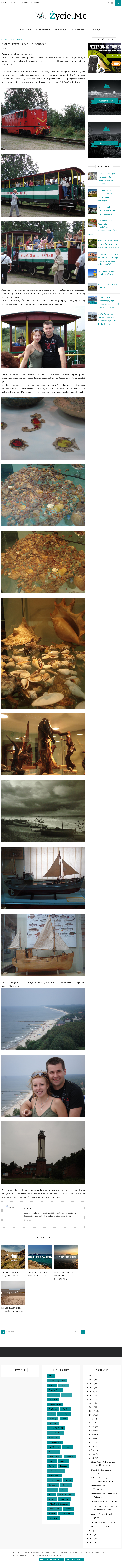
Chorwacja (53, 1399)
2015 (91, 1411)
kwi (93, 1450)
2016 (91, 1407)
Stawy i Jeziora (54, 1480)
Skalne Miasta (54, 1475)
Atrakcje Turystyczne (57, 1380)
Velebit (51, 1499)
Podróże (63, 1461)
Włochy (68, 1509)
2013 (91, 1534)
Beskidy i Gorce (54, 1390)
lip (93, 1438)
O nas (12, 3)
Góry (64, 1418)
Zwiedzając (53, 1518)
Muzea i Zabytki (55, 1442)
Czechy (65, 1409)
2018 (91, 1399)
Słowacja (66, 1485)
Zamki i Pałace (66, 1513)
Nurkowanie (53, 1452)
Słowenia (52, 1490)
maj (93, 1446)
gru (93, 1418)
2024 (91, 1375)
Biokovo (66, 1395)
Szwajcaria (53, 1485)
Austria (51, 1385)
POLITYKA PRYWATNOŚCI (51, 1559)
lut (93, 1458)
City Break (53, 1409)
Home (3, 3)
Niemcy (67, 1447)
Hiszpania (52, 1423)
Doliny (51, 1414)
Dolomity (52, 1418)
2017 (91, 1403)
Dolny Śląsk (64, 1414)
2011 (91, 1542)
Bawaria (63, 1385)
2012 (91, 1538)
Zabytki (52, 1513)
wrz (93, 1430)
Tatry (64, 1490)
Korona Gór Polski (56, 1428)
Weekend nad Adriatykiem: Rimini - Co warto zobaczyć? (108, 210)
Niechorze (17, 39)
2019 (91, 1395)
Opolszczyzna (54, 1456)
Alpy (51, 1376)
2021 (91, 1387)
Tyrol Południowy (65, 1494)
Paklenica (69, 1456)
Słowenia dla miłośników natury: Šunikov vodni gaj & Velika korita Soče (108, 244)
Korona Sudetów (55, 1433)
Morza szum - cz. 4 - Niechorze (104, 1501)
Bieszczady (53, 1395)
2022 (91, 1383)
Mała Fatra (53, 1437)
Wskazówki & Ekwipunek (58, 1504)
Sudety (68, 1480)
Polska (51, 1466)
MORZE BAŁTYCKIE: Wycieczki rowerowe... (64, 1275)
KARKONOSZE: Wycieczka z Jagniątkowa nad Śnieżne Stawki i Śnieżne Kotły (103, 227)
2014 (91, 1415)
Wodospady (64, 1499)
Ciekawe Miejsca (55, 1404)
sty (93, 1530)
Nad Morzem (6, 39)
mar (93, 1454)
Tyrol (51, 1494)
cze (93, 1442)
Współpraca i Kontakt (29, 3)
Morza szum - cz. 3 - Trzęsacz (103, 1522)
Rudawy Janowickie (56, 1471)
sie (93, 1434)
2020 (91, 1391)
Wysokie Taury (54, 1509)
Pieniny (51, 1461)
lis (93, 1422)
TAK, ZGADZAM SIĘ (74, 1559)
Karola (28, 1208)
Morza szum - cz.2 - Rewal (102, 1526)
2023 (91, 1379)
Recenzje (63, 1466)
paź (93, 1426)
